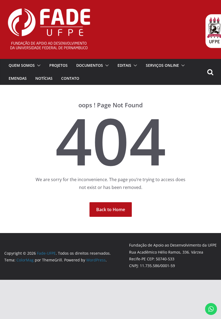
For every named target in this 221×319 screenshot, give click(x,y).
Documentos (89, 65)
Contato (70, 78)
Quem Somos (22, 65)
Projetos (58, 65)
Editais (124, 65)
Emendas (18, 78)
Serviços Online (162, 65)
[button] (38, 65)
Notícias (44, 78)
